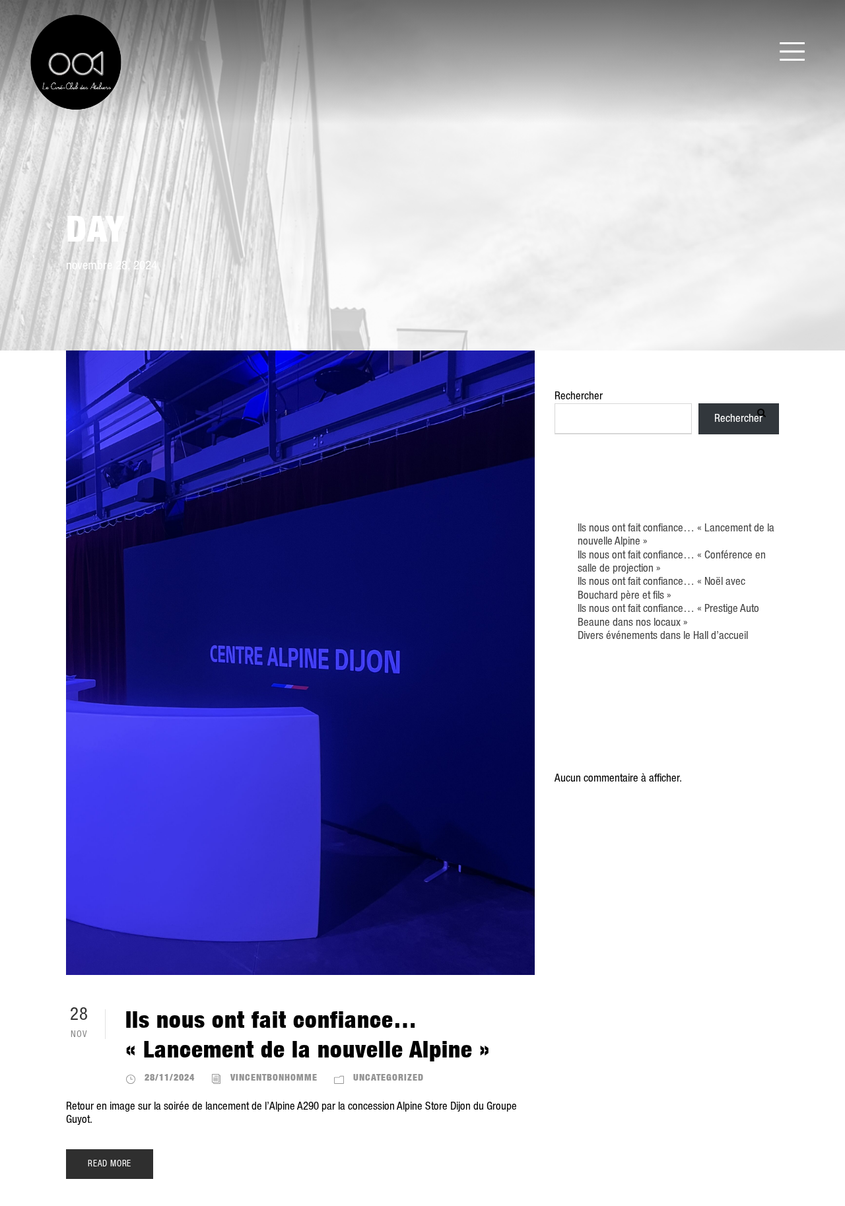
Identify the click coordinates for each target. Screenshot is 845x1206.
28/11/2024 (170, 1077)
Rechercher (579, 396)
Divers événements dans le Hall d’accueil (663, 636)
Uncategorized (388, 1077)
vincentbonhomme (274, 1077)
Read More (109, 1164)
